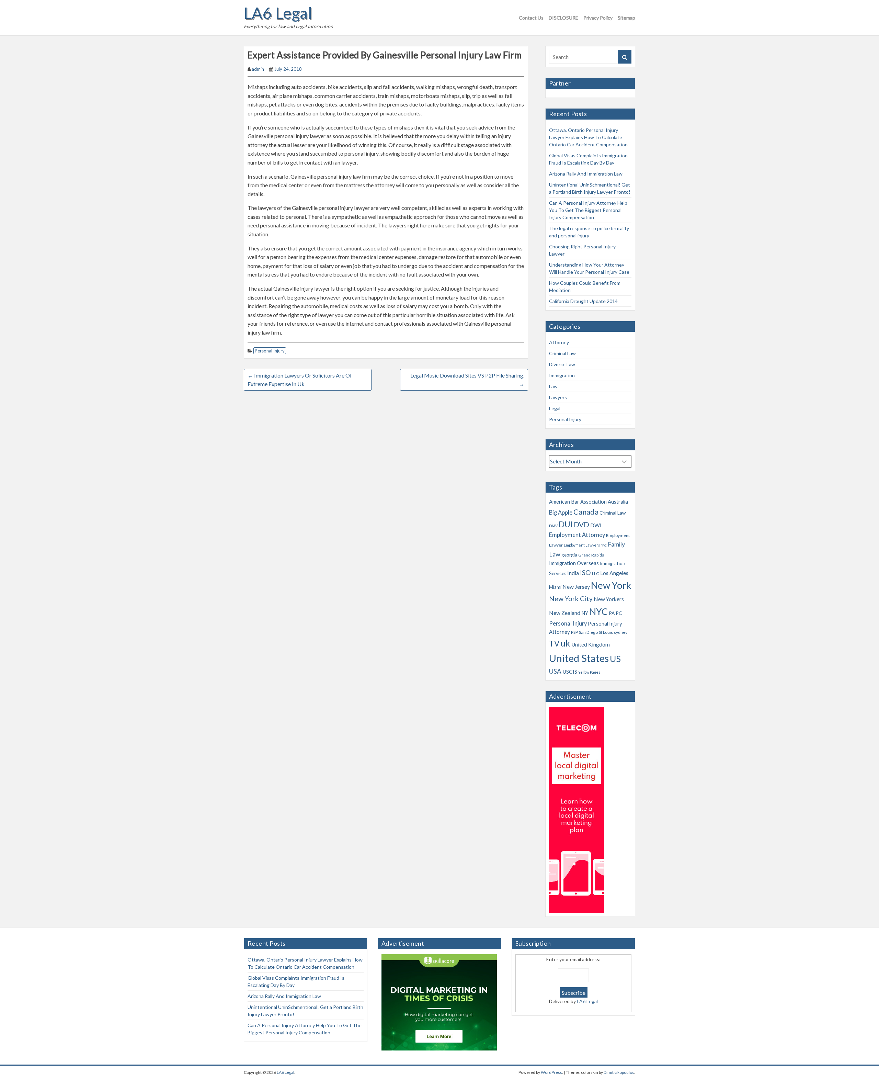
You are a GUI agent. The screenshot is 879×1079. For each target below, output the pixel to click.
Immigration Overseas (574, 563)
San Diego (588, 632)
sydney (620, 632)
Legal (554, 408)
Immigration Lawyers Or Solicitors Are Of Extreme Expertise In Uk (300, 379)
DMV (553, 526)
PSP (574, 632)
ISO (585, 572)
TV (554, 643)
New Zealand (564, 613)
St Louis (606, 632)
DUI (566, 524)
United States (579, 658)
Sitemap (626, 18)
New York (611, 585)
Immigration (562, 375)
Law (553, 386)
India (573, 573)
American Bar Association (578, 501)
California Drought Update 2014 (583, 301)
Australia (618, 501)
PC (619, 613)
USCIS (569, 671)
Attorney (559, 342)
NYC (598, 611)
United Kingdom (590, 644)
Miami (555, 587)
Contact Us (531, 18)
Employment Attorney (577, 534)
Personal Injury (270, 350)
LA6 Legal (278, 13)
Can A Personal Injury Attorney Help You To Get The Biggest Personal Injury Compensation (588, 210)
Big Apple (560, 512)
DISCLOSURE (563, 18)
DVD (581, 524)
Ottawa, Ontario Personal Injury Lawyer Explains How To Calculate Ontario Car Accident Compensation (588, 137)
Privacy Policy (598, 18)
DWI (596, 525)
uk (565, 643)
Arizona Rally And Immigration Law (586, 174)
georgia (569, 555)
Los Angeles (614, 573)
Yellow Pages (589, 672)
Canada (585, 511)
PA (612, 613)
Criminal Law (562, 353)
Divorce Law (562, 364)
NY (584, 613)
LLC (595, 573)
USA (555, 671)
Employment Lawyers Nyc (585, 545)
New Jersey (576, 587)
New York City (571, 599)
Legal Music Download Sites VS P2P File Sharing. (467, 379)
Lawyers (558, 397)
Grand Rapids (591, 555)
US (615, 658)
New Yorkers (609, 599)
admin (258, 69)
